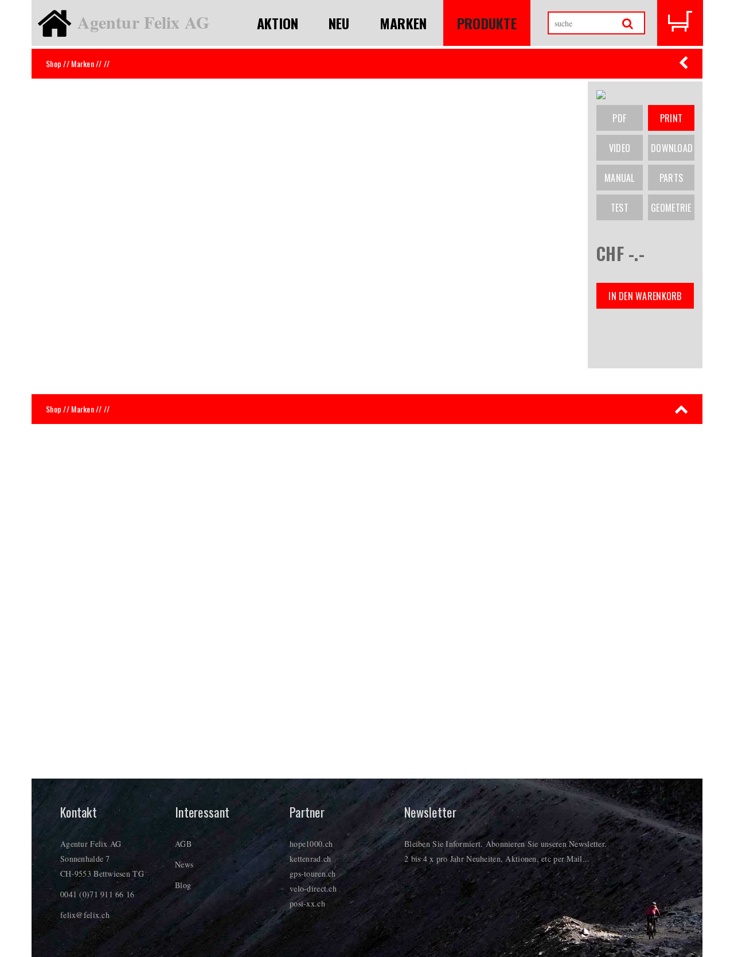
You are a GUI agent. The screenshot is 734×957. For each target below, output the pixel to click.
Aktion (278, 23)
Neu (339, 23)
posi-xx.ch (307, 903)
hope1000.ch (311, 843)
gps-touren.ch (313, 873)
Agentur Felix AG (143, 21)
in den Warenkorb (644, 296)
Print (671, 118)
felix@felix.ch (85, 914)
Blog (183, 885)
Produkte (487, 23)
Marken (403, 23)
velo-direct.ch (313, 888)
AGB (183, 843)
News (184, 864)
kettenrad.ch (310, 858)
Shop (53, 63)
